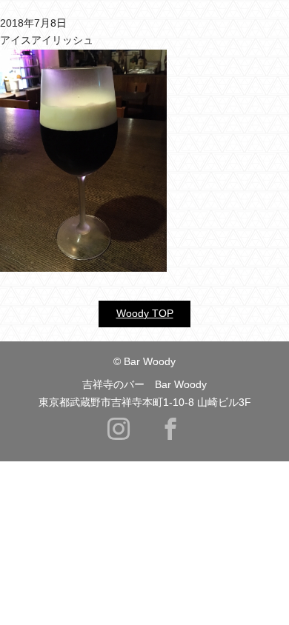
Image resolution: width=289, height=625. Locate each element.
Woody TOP (144, 313)
